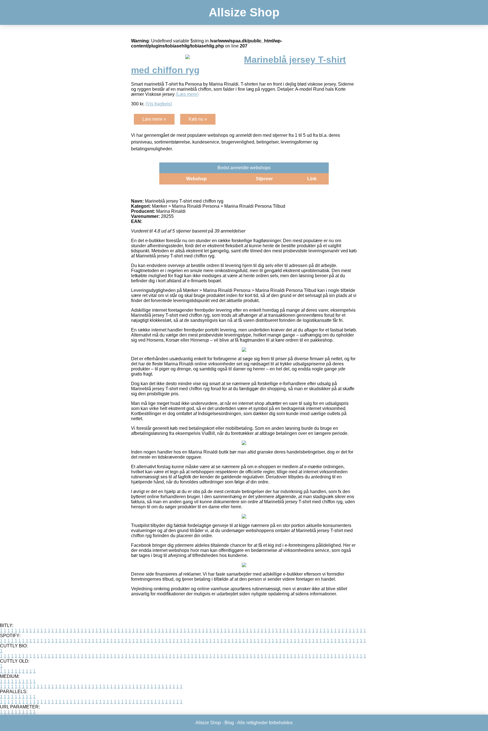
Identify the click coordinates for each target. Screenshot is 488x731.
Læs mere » (154, 119)
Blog (229, 722)
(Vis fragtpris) (158, 103)
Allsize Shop (244, 12)
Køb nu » (198, 119)
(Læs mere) (187, 94)
